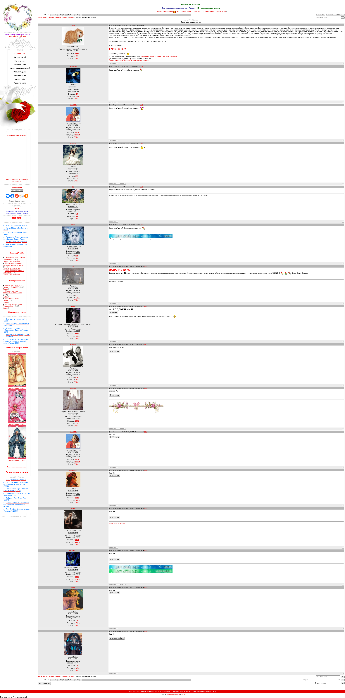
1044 (145, 388)
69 (63, 15)
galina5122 (73, 470)
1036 (141, 66)
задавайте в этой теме (17, 36)
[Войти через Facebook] (12, 196)
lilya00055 (73, 105)
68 (61, 15)
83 (78, 15)
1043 (145, 344)
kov (73, 266)
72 (70, 15)
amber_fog (73, 66)
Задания (71, 17)
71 (68, 15)
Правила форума (208, 11)
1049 (145, 587)
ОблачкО (73, 388)
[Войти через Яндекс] (17, 196)
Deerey (73, 508)
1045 (145, 432)
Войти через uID (17, 190)
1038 (141, 143)
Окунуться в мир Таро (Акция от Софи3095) (12, 286)
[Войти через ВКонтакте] (8, 196)
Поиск (218, 11)
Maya (73, 306)
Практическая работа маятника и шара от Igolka (13, 264)
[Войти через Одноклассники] (26, 196)
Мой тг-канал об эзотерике (117, 523)
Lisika (73, 25)
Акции (6, 289)
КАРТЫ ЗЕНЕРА (118, 49)
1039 (141, 187)
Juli (73, 187)
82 (75, 15)
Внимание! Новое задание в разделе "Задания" (159, 56)
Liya (73, 631)
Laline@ (73, 344)
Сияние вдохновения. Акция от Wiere (12, 305)
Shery (73, 224)
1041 (145, 266)
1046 (145, 470)
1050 (145, 631)
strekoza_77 (73, 550)
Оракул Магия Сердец (16, 388)
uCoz (183, 694)
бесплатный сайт (173, 694)
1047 (145, 508)
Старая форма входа (17, 201)
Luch (73, 587)
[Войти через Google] (21, 196)
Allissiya (73, 143)
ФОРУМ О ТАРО (42, 17)
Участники (197, 11)
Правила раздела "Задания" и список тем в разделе (129, 60)
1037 (141, 105)
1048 (145, 550)
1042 (145, 306)
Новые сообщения (184, 11)
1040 (142, 224)
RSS (224, 11)
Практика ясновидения (83, 17)
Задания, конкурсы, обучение (58, 17)
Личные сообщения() (165, 11)
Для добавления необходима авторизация (17, 180)
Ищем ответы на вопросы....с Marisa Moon (12, 292)
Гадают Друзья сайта (12, 261)
